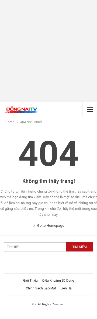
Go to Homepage (50, 226)
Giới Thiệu (30, 280)
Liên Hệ (66, 288)
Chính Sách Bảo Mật (41, 288)
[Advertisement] (48, 51)
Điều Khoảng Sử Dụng (58, 280)
